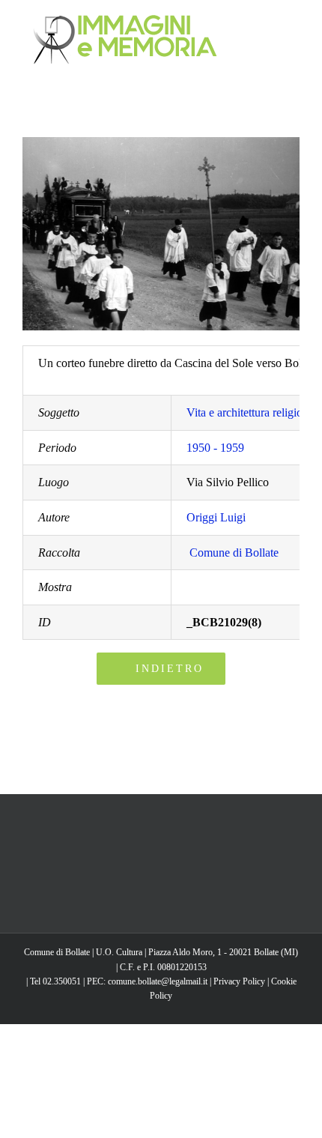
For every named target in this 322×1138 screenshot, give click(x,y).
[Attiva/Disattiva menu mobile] (294, 23)
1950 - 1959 (215, 447)
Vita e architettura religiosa (249, 412)
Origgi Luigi (216, 517)
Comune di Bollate (234, 552)
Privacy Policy (239, 981)
